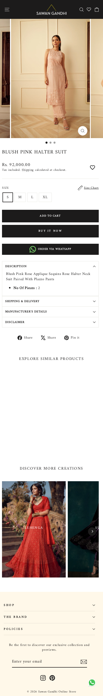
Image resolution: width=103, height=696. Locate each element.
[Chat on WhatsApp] (91, 682)
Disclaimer (14, 322)
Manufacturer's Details (26, 311)
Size (50, 187)
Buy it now (50, 231)
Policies (13, 629)
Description (16, 266)
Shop (9, 605)
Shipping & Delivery (22, 301)
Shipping (28, 170)
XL (45, 197)
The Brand (16, 617)
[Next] (92, 531)
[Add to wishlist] (93, 168)
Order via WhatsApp (55, 249)
